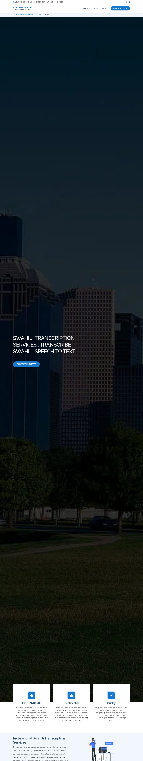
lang (40, 14)
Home (15, 14)
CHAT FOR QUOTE (120, 8)
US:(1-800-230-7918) (100, 8)
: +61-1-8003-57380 (55, 2)
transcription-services (27, 14)
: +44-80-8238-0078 (37, 2)
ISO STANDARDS (31, 703)
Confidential (71, 703)
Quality (111, 703)
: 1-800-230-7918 (22, 2)
